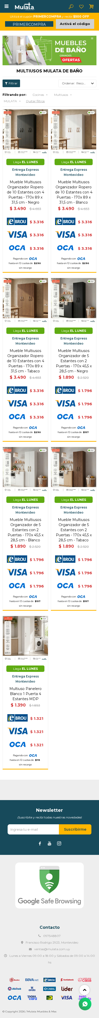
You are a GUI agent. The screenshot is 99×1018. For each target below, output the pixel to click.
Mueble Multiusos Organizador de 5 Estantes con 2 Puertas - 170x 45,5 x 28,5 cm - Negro (74, 360)
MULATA (10, 101)
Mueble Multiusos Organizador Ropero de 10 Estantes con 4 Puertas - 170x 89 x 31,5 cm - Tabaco (25, 360)
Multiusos (61, 95)
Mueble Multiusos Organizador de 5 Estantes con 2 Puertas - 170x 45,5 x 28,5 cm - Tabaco (74, 529)
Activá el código (75, 24)
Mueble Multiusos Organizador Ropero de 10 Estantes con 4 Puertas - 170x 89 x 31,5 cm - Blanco (73, 192)
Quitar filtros (35, 101)
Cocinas (38, 95)
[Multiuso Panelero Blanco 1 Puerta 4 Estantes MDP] (25, 639)
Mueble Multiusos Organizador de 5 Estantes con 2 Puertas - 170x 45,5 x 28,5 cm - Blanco (25, 529)
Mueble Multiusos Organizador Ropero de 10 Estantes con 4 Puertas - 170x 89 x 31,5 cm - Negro (25, 192)
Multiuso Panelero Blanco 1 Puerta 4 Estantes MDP (25, 693)
